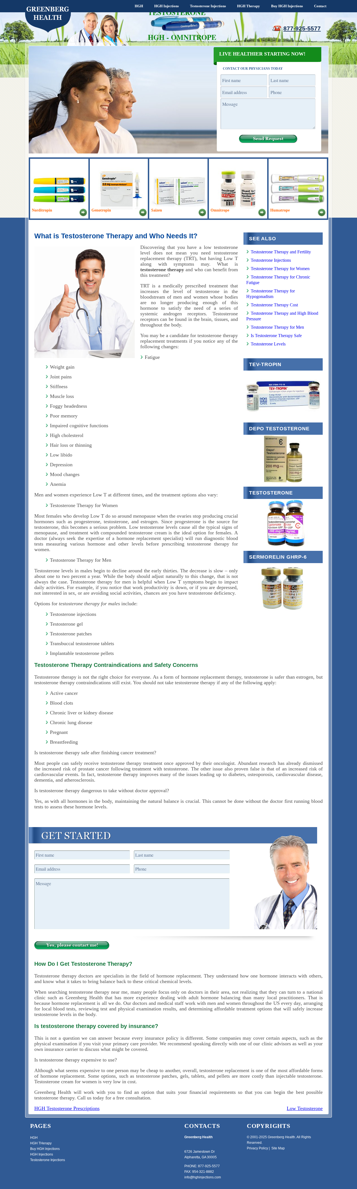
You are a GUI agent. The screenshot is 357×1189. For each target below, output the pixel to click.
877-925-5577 (302, 28)
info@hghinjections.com (202, 1177)
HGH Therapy (248, 6)
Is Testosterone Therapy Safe (276, 335)
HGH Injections (166, 6)
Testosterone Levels (268, 344)
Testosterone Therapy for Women (280, 268)
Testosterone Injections (208, 6)
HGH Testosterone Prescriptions (67, 1108)
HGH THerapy (41, 1143)
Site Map (278, 1148)
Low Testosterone (305, 1108)
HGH (139, 6)
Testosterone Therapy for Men (277, 327)
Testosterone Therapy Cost (274, 304)
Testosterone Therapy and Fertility (281, 251)
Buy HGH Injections (287, 6)
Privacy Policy (257, 1148)
